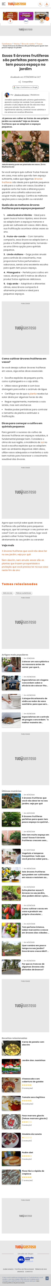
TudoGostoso (7, 44)
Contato (29, 1272)
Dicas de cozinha (28, 44)
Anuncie (20, 1272)
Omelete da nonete (32, 1134)
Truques (39, 44)
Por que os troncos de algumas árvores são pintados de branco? (33, 967)
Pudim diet (27, 1152)
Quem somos (8, 1269)
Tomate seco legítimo (33, 1097)
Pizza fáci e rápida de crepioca (33, 1172)
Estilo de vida (7, 593)
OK (47, 1278)
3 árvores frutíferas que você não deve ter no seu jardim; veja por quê (35, 801)
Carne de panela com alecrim (33, 1043)
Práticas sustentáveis (23, 593)
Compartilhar (27, 82)
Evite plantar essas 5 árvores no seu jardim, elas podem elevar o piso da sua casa (35, 893)
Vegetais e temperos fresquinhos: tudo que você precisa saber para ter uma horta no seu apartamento (34, 856)
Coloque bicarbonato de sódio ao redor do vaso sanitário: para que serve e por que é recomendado (35, 701)
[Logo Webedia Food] (25, 1259)
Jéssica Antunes (21, 95)
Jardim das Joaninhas (33, 1060)
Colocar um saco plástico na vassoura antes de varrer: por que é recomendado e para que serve (35, 664)
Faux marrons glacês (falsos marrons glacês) (34, 1117)
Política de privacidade (24, 1269)
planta (32, 393)
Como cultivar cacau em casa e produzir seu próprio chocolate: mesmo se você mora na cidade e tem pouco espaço (35, 911)
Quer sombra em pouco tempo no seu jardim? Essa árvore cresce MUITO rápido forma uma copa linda (35, 948)
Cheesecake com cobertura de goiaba (32, 1080)
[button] (47, 19)
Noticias (17, 44)
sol (42, 442)
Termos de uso (41, 1269)
